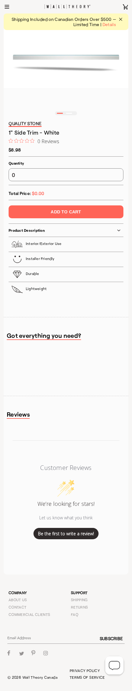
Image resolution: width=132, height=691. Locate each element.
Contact (18, 607)
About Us (18, 599)
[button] (60, 113)
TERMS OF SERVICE (87, 677)
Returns (79, 607)
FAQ (74, 614)
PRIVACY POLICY (85, 670)
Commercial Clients (29, 614)
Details (109, 24)
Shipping (79, 599)
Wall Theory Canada (39, 677)
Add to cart (66, 211)
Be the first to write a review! (66, 533)
